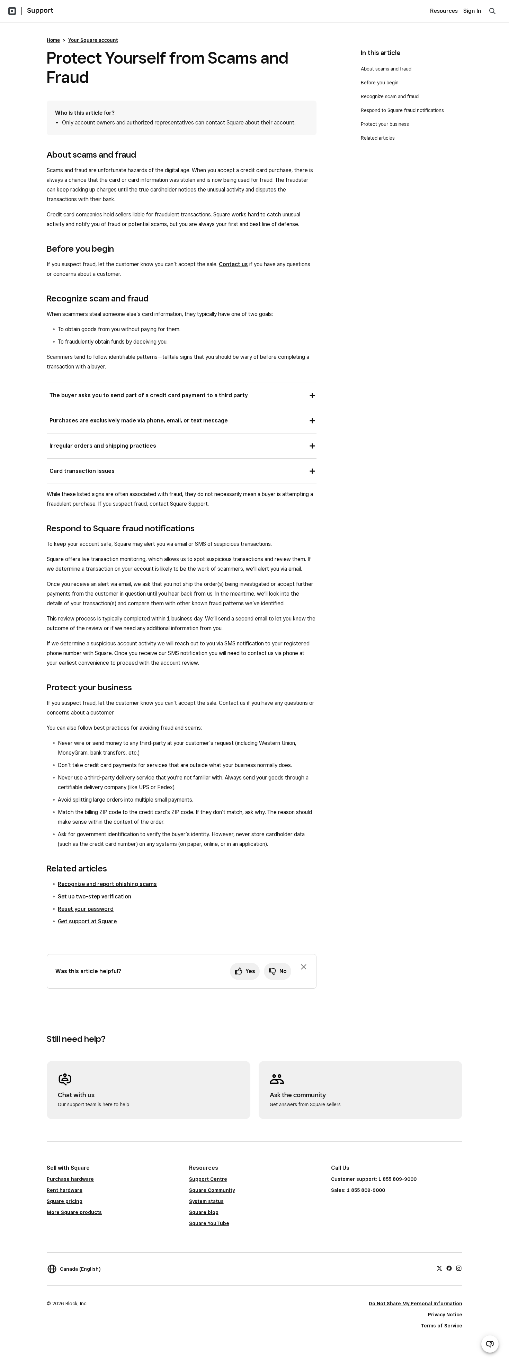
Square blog (203, 1212)
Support (40, 10)
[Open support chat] (490, 1344)
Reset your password (86, 909)
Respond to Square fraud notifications (402, 110)
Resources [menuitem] (444, 11)
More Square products (74, 1212)
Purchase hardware (70, 1179)
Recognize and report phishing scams (107, 884)
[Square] (12, 11)
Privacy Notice (445, 1314)
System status (206, 1201)
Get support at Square (87, 921)
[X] (439, 1268)
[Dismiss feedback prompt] (304, 967)
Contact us (233, 264)
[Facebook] (449, 1268)
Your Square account (93, 40)
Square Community (212, 1190)
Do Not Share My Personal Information (415, 1303)
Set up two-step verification (94, 896)
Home (53, 40)
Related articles (378, 138)
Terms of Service (441, 1325)
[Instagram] (458, 1268)
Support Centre (208, 1179)
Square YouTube (209, 1223)
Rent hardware (64, 1190)
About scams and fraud (386, 69)
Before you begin (380, 82)
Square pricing (64, 1201)
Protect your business (385, 124)
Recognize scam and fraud (390, 96)
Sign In (472, 11)
